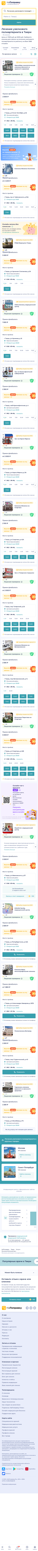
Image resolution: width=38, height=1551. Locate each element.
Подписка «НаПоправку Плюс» (13, 1408)
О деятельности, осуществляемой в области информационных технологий (16, 1464)
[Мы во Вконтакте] (30, 1307)
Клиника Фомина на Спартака (22, 506)
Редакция (5, 1336)
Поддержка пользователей (12, 1357)
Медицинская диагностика (12, 1424)
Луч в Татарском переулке (24, 573)
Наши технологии (8, 1402)
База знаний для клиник (11, 1385)
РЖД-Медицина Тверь (23, 243)
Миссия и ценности (9, 1327)
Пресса (4, 1333)
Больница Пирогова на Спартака (23, 718)
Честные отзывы (8, 1351)
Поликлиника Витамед (23, 1031)
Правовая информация (9, 1484)
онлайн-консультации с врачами (17, 801)
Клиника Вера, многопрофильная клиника (25, 970)
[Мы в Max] (34, 1307)
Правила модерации (9, 1382)
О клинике (6, 1393)
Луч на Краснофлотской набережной (23, 372)
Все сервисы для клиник (11, 1374)
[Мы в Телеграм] (27, 1307)
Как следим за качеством (11, 1405)
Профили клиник (8, 1433)
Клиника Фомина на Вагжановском (22, 646)
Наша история (7, 1321)
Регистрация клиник (9, 1368)
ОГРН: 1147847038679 (8, 1481)
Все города (6, 1436)
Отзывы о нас (7, 1330)
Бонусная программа (9, 1354)
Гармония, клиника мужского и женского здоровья (22, 1089)
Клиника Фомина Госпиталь (25, 169)
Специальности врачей (10, 1421)
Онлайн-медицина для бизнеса (13, 1411)
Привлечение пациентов (11, 1365)
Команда (5, 1396)
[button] (19, 11)
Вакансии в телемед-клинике (12, 1399)
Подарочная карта (8, 1413)
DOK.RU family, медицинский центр (22, 909)
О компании (6, 1318)
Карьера (5, 1324)
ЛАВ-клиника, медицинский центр (25, 305)
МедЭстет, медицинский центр (24, 829)
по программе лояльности (10, 232)
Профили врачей (8, 1430)
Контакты (5, 1338)
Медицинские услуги (10, 1427)
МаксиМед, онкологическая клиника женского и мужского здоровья (25, 67)
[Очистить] (33, 11)
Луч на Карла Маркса (22, 439)
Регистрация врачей (9, 1371)
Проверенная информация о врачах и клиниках (12, 1347)
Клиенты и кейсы (8, 1379)
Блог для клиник (8, 1377)
